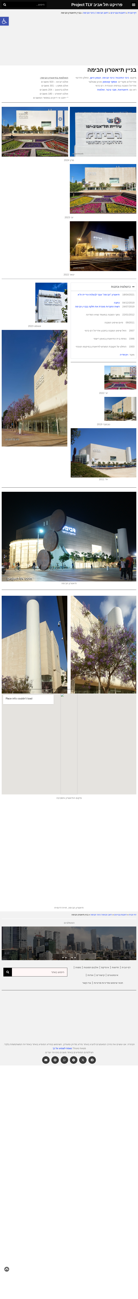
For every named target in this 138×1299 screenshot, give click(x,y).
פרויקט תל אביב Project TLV (97, 4)
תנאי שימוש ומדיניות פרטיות (108, 983)
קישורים (100, 975)
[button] (4, 21)
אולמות (101, 89)
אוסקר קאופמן (110, 81)
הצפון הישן (95, 77)
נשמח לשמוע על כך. (62, 1048)
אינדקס (105, 967)
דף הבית (132, 12)
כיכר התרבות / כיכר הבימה (115, 77)
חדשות (115, 967)
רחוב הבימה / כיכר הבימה (95, 12)
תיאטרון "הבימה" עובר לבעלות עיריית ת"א (99, 294)
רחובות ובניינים (118, 12)
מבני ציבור (111, 89)
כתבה (117, 302)
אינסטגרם (112, 975)
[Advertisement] (69, 40)
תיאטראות (123, 89)
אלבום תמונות (91, 967)
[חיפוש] (5, 5)
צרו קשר (86, 983)
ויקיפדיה (124, 354)
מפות (78, 967)
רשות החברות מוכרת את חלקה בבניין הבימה (97, 306)
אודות (91, 975)
